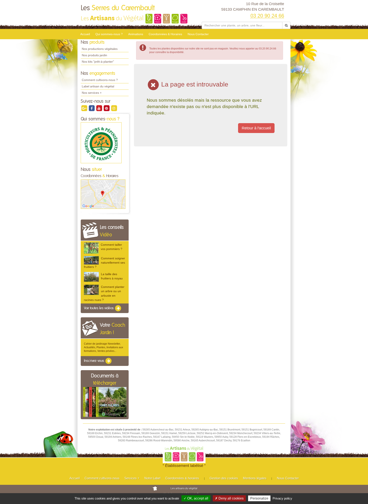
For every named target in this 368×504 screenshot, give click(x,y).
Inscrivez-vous (94, 361)
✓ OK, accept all (196, 498)
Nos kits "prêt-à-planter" (98, 61)
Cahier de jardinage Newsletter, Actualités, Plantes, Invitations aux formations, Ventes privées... (103, 347)
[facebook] (92, 108)
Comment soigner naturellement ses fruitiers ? (104, 263)
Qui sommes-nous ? (109, 34)
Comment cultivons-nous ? (100, 80)
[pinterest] (107, 108)
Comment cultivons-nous (102, 478)
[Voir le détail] (91, 248)
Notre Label (152, 478)
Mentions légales (254, 478)
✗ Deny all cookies (229, 498)
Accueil (85, 34)
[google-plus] (84, 108)
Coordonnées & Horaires (165, 34)
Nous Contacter (198, 34)
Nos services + (92, 92)
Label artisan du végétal (98, 86)
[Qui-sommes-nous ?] (101, 142)
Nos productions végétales (100, 49)
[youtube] (99, 108)
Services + (131, 478)
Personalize (259, 498)
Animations (135, 34)
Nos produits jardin (94, 55)
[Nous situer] (103, 193)
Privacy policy (282, 498)
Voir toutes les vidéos (99, 308)
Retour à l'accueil (256, 128)
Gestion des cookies (224, 478)
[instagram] (114, 108)
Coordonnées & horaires (182, 478)
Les (118, 8)
